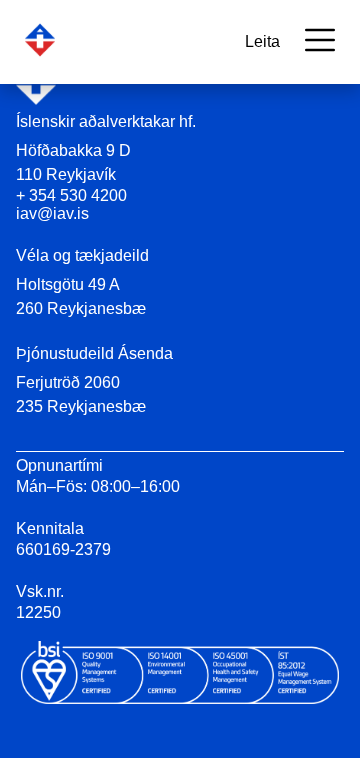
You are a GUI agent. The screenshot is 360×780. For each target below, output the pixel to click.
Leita (262, 41)
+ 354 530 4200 (71, 195)
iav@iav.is (52, 213)
